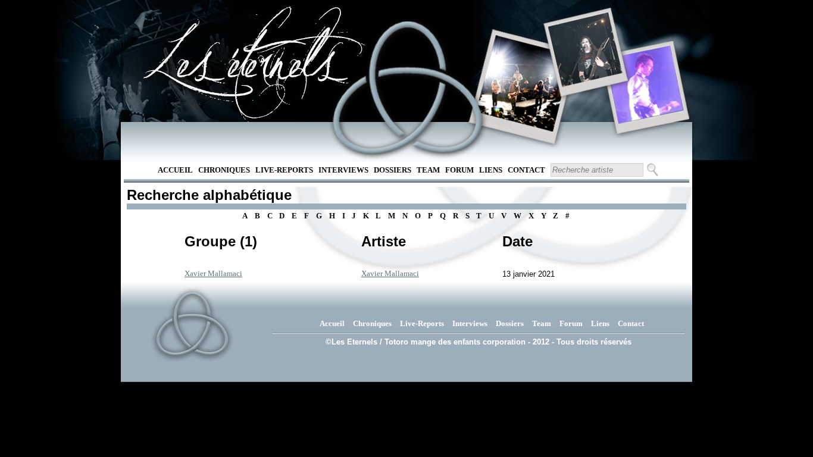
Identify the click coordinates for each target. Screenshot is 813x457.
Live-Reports (284, 169)
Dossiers (392, 169)
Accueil (175, 169)
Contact (526, 169)
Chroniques (224, 169)
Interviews (343, 169)
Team (428, 169)
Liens (490, 169)
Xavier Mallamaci (213, 273)
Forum (459, 169)
